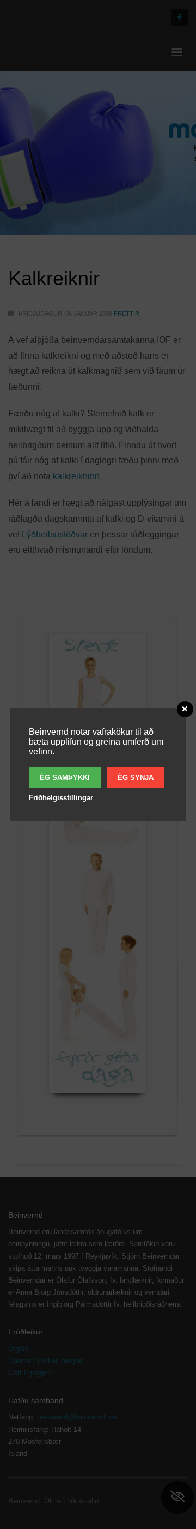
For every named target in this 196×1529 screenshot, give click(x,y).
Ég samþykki (65, 777)
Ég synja (136, 777)
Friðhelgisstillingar (61, 798)
